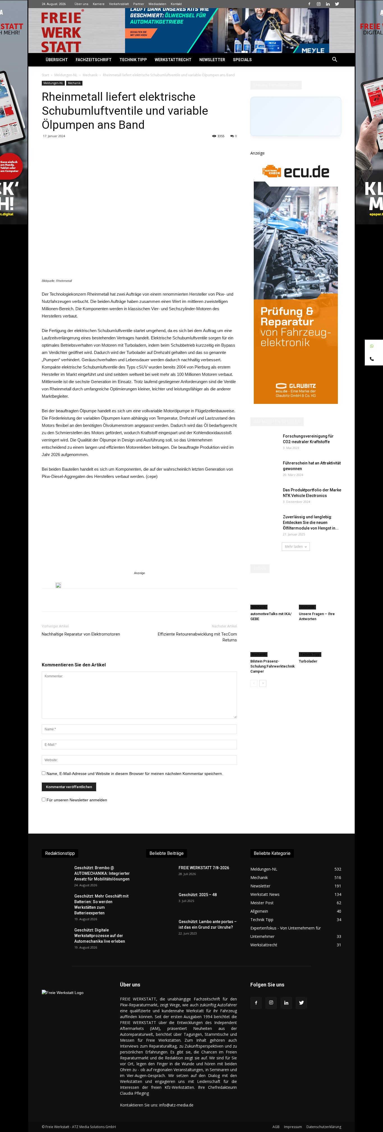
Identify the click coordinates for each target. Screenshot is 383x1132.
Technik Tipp (133, 59)
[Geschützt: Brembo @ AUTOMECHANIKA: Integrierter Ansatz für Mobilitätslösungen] (56, 875)
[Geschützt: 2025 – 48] (160, 902)
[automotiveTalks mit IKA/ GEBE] (271, 594)
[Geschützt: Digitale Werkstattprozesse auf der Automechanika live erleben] (56, 937)
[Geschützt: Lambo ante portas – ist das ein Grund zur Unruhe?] (160, 928)
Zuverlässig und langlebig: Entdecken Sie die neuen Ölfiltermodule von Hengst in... (311, 522)
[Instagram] (318, 4)
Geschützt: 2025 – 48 (198, 894)
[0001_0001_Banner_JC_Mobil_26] (58, 585)
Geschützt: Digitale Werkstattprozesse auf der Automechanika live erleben (99, 936)
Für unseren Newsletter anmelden (77, 800)
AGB (276, 1126)
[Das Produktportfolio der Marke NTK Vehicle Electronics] (264, 497)
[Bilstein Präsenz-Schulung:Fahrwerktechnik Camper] (271, 642)
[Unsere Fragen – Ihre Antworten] (320, 594)
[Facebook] (309, 4)
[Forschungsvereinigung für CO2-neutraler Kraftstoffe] (264, 443)
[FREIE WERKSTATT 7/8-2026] (160, 875)
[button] (334, 60)
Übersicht (57, 59)
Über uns (81, 4)
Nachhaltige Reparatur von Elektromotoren (81, 634)
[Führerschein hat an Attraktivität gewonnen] (264, 470)
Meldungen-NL (65, 75)
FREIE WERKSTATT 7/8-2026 (204, 868)
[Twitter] (337, 4)
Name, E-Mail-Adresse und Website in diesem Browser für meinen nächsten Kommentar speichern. (135, 773)
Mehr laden (294, 546)
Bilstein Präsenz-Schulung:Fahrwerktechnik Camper (272, 666)
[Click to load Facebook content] (295, 116)
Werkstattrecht (173, 59)
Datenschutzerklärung (323, 1126)
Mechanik (90, 75)
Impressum (293, 1126)
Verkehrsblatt (119, 4)
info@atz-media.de (176, 1105)
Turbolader (308, 661)
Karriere (99, 4)
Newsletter (212, 59)
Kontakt (176, 4)
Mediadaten (157, 4)
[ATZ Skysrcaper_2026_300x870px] (296, 402)
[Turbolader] (320, 642)
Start (45, 75)
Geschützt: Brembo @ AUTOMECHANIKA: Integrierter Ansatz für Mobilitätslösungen (102, 873)
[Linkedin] (328, 4)
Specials (242, 59)
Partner (138, 4)
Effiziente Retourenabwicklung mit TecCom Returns (197, 637)
